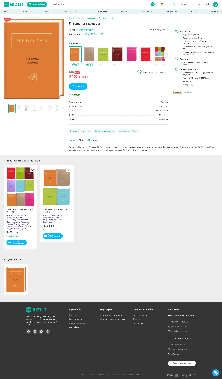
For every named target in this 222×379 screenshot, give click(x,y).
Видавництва (146, 11)
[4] (42, 108)
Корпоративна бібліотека (112, 319)
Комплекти (26, 11)
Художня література (80, 131)
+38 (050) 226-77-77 (179, 326)
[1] (19, 108)
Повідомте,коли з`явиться (18, 242)
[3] (35, 108)
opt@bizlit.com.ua (179, 349)
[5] (50, 108)
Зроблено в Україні (128, 131)
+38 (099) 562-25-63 (179, 322)
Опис (73, 140)
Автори (124, 11)
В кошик (78, 86)
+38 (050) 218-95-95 (179, 345)
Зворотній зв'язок (182, 363)
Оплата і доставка (73, 11)
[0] (12, 108)
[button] (63, 108)
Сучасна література (104, 131)
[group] (89, 56)
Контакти (214, 11)
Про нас (48, 11)
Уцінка (193, 11)
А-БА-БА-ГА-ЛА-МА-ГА (92, 34)
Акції (6, 11)
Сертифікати (171, 11)
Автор (96, 140)
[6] (57, 108)
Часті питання (101, 11)
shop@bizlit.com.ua (179, 331)
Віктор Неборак (85, 30)
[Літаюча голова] (34, 59)
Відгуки (84, 140)
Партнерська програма (111, 315)
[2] (27, 108)
